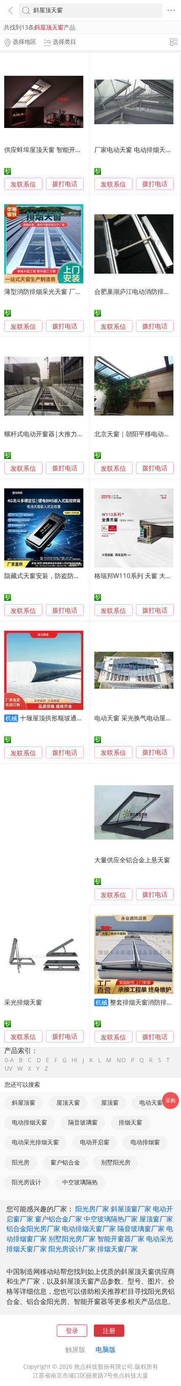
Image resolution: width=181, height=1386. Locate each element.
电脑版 (106, 1349)
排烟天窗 (130, 1122)
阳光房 (20, 1162)
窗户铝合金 (65, 1162)
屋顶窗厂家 (156, 1218)
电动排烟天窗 (29, 1122)
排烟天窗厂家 (117, 1248)
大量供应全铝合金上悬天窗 (132, 860)
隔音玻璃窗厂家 (141, 1228)
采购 (170, 1100)
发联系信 (23, 184)
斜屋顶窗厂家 (131, 1208)
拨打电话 (64, 184)
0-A (9, 1060)
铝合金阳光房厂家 (33, 1228)
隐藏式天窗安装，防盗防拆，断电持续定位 (64, 575)
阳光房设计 (26, 1182)
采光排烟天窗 (23, 1002)
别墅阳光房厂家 (72, 1238)
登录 (72, 1330)
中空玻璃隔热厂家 (111, 1218)
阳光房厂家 (92, 1208)
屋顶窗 (110, 1102)
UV (8, 1069)
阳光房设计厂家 (72, 1248)
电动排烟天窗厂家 (89, 1228)
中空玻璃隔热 (80, 1182)
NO (121, 1060)
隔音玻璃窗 (83, 1122)
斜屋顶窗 (23, 1102)
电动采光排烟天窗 (35, 1142)
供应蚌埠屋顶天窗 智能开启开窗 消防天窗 (62, 149)
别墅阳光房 (115, 1162)
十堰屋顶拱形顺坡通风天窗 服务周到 (71, 718)
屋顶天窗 (68, 1102)
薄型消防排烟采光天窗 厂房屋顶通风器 (58, 291)
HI (74, 1060)
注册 (109, 1330)
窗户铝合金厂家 (58, 1218)
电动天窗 (151, 1102)
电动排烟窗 (145, 1142)
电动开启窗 (94, 1142)
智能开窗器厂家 (120, 1238)
